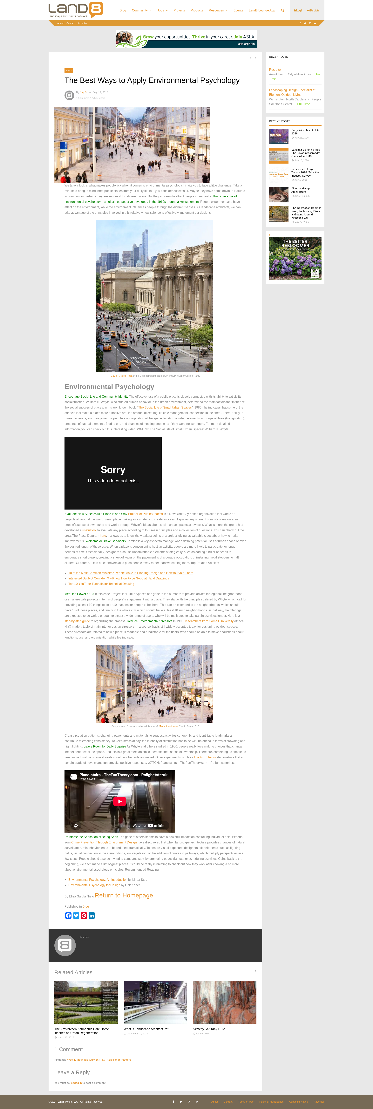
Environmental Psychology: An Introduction (97, 879)
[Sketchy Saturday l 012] (224, 1002)
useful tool (89, 530)
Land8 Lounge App (262, 10)
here (103, 535)
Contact (70, 23)
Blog (123, 10)
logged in (76, 1082)
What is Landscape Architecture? (146, 1029)
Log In (299, 10)
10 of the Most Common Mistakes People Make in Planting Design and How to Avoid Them (130, 573)
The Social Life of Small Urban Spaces (165, 407)
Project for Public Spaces (145, 514)
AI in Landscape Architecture (301, 190)
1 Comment (82, 98)
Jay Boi (84, 92)
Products (197, 10)
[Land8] (76, 17)
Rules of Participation (271, 1101)
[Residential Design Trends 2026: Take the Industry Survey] (278, 182)
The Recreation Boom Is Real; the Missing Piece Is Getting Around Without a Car (306, 212)
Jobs (160, 10)
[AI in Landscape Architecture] (278, 201)
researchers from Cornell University (209, 621)
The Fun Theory (205, 757)
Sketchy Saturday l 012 (209, 1029)
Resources (216, 10)
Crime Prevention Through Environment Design (104, 842)
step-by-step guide (77, 621)
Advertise (82, 23)
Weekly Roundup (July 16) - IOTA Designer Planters (99, 1059)
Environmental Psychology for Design (94, 885)
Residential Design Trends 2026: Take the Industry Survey (305, 172)
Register (315, 10)
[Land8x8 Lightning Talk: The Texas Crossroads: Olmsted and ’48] (278, 162)
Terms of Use (246, 1101)
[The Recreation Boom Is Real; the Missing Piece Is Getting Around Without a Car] (278, 220)
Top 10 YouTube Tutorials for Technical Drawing (101, 583)
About (60, 23)
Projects (179, 10)
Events (238, 10)
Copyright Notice (298, 1101)
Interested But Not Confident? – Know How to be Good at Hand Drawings (118, 578)
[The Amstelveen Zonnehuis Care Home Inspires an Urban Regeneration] (86, 1002)
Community (140, 10)
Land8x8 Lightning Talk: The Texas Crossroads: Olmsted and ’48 (306, 153)
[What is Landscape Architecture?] (155, 1002)
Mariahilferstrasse (168, 726)
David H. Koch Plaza (121, 376)
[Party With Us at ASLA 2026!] (278, 143)
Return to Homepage (124, 895)
